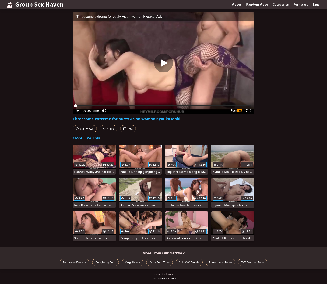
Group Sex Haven (39, 4)
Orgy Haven (132, 262)
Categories (281, 4)
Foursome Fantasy (74, 262)
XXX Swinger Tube (252, 262)
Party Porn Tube (159, 262)
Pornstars (300, 4)
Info (130, 129)
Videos (237, 4)
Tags (316, 4)
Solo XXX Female (189, 262)
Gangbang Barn (105, 262)
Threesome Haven (220, 262)
